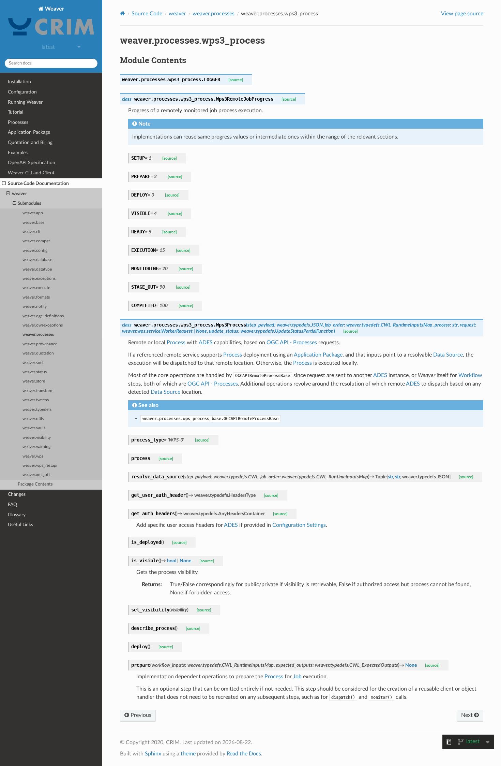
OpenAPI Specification (31, 162)
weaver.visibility (36, 437)
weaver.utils (33, 419)
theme (188, 753)
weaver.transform (38, 391)
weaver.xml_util (36, 475)
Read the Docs (244, 753)
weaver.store (33, 381)
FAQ (12, 504)
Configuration (22, 92)
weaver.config (34, 250)
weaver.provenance (39, 344)
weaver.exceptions (39, 278)
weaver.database (37, 260)
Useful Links (20, 524)
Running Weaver (25, 102)
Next (467, 715)
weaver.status (34, 372)
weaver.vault (33, 428)
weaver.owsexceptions (42, 325)
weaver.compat (36, 241)
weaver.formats (36, 297)
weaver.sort (32, 363)
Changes (17, 494)
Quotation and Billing (30, 142)
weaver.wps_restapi (39, 465)
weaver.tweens (35, 400)
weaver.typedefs (36, 409)
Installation (19, 81)
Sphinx (153, 753)
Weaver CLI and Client (31, 172)
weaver (19, 193)
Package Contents (35, 484)
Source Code (147, 13)
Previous (140, 715)
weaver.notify (34, 306)
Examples (18, 152)
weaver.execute (36, 288)
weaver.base (33, 223)
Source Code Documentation (38, 183)
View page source (462, 13)
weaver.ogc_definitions (43, 316)
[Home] (122, 13)
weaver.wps (32, 456)
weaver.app (32, 213)
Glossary (17, 514)
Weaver (54, 9)
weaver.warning (36, 447)
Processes (18, 122)
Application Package (29, 132)
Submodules (29, 203)
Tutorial (15, 112)
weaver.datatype (37, 269)
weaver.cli (31, 232)
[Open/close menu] (4, 183)
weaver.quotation (38, 353)
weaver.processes (38, 334)
